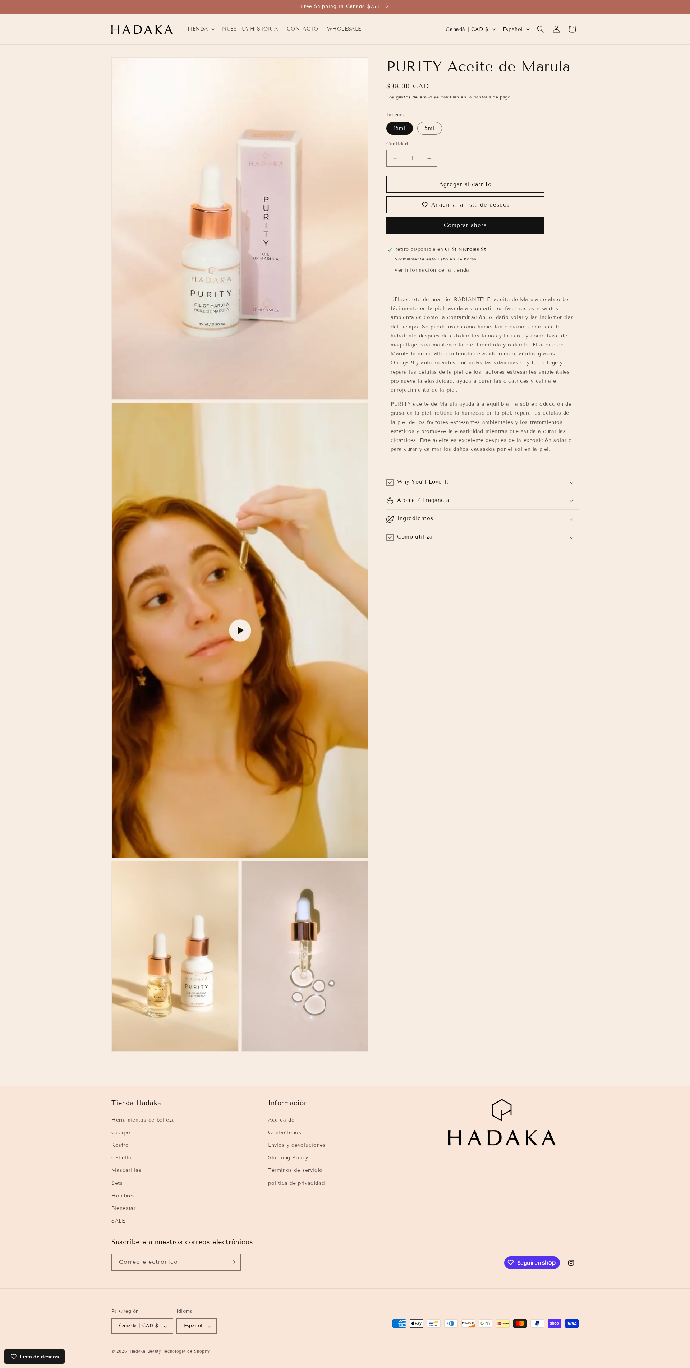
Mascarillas (126, 1170)
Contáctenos (285, 1132)
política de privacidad (296, 1183)
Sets (117, 1183)
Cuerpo (120, 1132)
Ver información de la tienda (431, 270)
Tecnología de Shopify (186, 1351)
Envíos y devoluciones (297, 1145)
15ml (399, 128)
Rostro (120, 1145)
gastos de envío (414, 97)
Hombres (123, 1195)
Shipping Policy (288, 1158)
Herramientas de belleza (143, 1120)
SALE (118, 1221)
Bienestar (123, 1208)
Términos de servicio (295, 1170)
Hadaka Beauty (145, 1351)
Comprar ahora (465, 225)
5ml (429, 128)
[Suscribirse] (232, 1261)
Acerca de (281, 1120)
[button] (200, 29)
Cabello (121, 1158)
